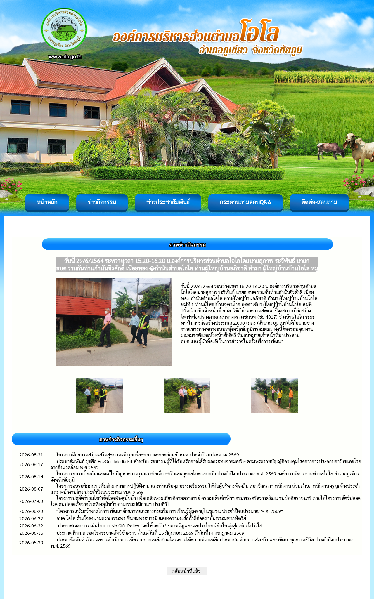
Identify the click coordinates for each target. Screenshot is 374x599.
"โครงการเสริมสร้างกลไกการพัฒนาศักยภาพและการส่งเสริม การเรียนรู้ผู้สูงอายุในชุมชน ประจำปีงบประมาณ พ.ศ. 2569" (169, 511)
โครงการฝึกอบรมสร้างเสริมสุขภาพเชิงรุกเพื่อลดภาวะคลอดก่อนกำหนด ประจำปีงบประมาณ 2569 (147, 455)
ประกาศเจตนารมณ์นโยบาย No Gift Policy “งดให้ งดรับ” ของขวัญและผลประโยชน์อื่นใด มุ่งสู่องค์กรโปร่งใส (159, 525)
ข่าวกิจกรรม (102, 202)
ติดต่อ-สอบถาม (319, 202)
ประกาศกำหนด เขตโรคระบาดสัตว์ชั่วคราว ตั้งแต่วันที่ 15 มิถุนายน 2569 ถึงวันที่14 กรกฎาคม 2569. (150, 533)
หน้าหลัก (47, 202)
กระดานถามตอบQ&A (245, 202)
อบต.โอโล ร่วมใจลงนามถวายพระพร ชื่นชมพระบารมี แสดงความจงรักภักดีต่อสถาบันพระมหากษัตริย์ (151, 518)
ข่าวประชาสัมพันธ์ (168, 202)
